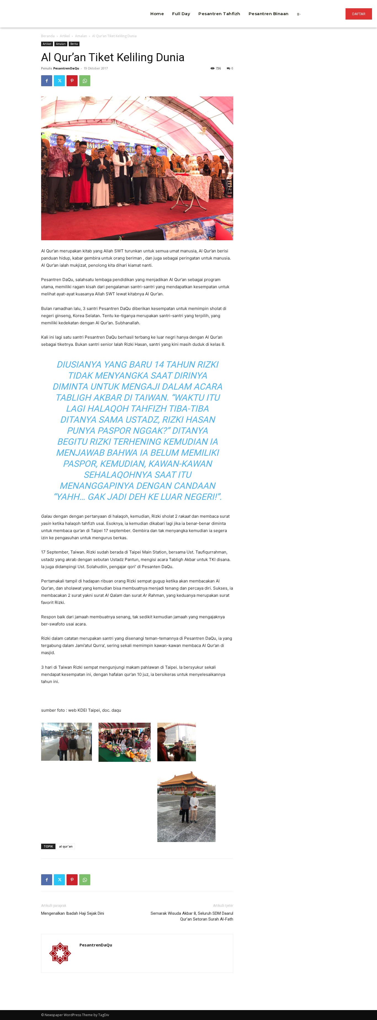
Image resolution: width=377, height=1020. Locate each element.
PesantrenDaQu (66, 68)
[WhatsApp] (84, 80)
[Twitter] (59, 80)
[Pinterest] (72, 80)
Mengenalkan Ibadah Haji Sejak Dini (72, 913)
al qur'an (66, 846)
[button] (109, 5)
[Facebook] (46, 80)
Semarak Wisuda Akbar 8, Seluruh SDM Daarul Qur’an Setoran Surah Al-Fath (192, 916)
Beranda (48, 36)
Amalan (81, 36)
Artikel (65, 36)
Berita (74, 44)
